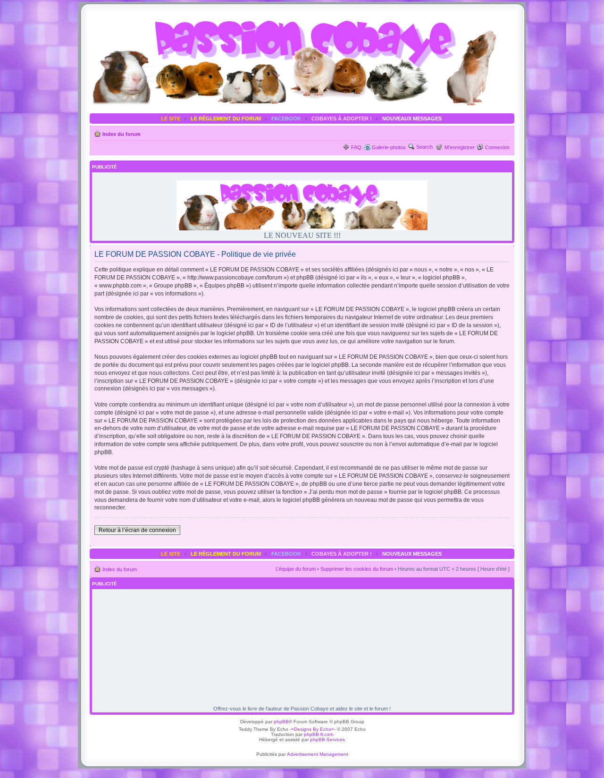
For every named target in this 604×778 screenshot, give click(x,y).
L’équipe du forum (296, 569)
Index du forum (121, 134)
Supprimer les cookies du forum (356, 569)
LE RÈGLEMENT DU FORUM (226, 118)
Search (424, 147)
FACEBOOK (286, 118)
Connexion (497, 147)
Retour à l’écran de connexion (137, 530)
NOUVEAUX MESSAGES (412, 118)
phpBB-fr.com (318, 734)
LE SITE (170, 118)
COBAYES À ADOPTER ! (341, 118)
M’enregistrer (460, 147)
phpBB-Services (327, 739)
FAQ (356, 147)
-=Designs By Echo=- (313, 729)
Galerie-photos (389, 147)
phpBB (281, 721)
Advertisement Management (317, 754)
